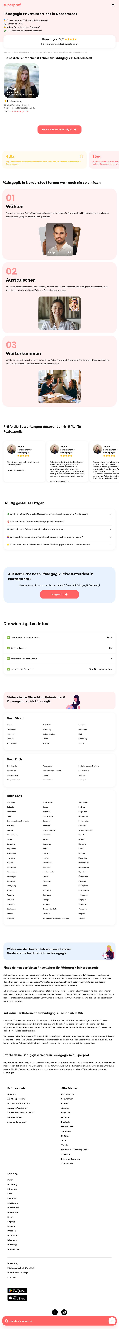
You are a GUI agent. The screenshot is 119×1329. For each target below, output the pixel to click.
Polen (9, 890)
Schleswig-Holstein (42, 52)
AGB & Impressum (16, 1099)
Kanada (82, 844)
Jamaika (11, 844)
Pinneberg (83, 739)
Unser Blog (12, 1263)
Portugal (47, 890)
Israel (45, 839)
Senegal (46, 900)
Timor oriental (49, 909)
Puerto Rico (84, 890)
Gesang (65, 1108)
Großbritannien (85, 830)
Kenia (81, 849)
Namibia (46, 867)
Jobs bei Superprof (16, 1122)
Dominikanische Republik (18, 821)
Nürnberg (12, 1240)
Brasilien (47, 812)
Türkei (10, 914)
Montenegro (84, 863)
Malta (45, 858)
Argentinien (48, 802)
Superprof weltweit (17, 1108)
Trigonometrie (13, 780)
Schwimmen (67, 1099)
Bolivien (82, 807)
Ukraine (46, 914)
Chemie (82, 775)
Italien (81, 839)
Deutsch (65, 1122)
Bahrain (10, 807)
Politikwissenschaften (89, 766)
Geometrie (48, 780)
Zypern (82, 918)
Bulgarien (83, 812)
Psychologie (48, 766)
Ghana (10, 830)
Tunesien (83, 909)
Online (81, 743)
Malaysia (11, 858)
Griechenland (49, 830)
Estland (10, 826)
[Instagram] (64, 1312)
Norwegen (11, 876)
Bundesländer (14, 1117)
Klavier (65, 1103)
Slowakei (11, 904)
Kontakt (11, 1277)
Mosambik (11, 867)
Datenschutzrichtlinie (18, 1103)
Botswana (11, 812)
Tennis (64, 1145)
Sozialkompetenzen (52, 771)
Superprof (6, 52)
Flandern (82, 826)
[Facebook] (55, 1312)
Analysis (82, 780)
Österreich (83, 876)
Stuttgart (12, 1203)
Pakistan (47, 881)
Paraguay (11, 886)
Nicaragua (12, 872)
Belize (45, 807)
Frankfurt (12, 1198)
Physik (45, 775)
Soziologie (11, 771)
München (12, 1189)
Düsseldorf (13, 1207)
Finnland (46, 826)
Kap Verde (11, 849)
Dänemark (83, 816)
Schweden (83, 895)
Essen (10, 1217)
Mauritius (83, 858)
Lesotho (46, 853)
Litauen (82, 853)
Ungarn (82, 914)
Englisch (65, 1113)
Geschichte (12, 766)
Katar (45, 849)
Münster (10, 734)
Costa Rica (48, 816)
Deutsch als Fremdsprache (75, 1150)
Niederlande (48, 872)
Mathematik (12, 775)
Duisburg (12, 1244)
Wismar (46, 743)
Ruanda (10, 895)
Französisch (67, 1126)
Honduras (47, 835)
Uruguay (10, 918)
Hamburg (47, 729)
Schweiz (10, 900)
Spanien (46, 904)
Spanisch (66, 1131)
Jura (63, 1140)
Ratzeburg (12, 743)
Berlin (9, 725)
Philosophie (84, 771)
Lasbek (10, 739)
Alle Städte (13, 1249)
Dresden (11, 1231)
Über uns (11, 1094)
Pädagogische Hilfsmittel (20, 1268)
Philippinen (83, 886)
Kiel (80, 734)
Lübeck (46, 739)
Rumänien (47, 895)
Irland (81, 835)
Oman (45, 876)
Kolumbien (11, 853)
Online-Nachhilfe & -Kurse (21, 1113)
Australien (83, 802)
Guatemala (12, 835)
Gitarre (65, 1117)
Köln (9, 1194)
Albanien (11, 802)
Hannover (83, 729)
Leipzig (11, 1221)
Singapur (82, 900)
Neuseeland (84, 867)
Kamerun (47, 844)
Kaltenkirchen (49, 734)
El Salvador (84, 821)
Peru (45, 886)
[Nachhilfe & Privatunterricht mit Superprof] (12, 5)
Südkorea (11, 909)
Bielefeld (47, 725)
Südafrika (83, 904)
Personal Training (70, 1159)
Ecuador (46, 821)
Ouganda (11, 881)
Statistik (65, 1154)
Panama (82, 881)
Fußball (65, 1136)
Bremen (82, 725)
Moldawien (48, 863)
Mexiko (10, 863)
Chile (9, 816)
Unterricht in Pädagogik (22, 52)
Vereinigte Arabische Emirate (56, 918)
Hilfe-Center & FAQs (17, 1272)
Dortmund (11, 729)
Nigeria (82, 872)
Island (9, 839)
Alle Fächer (67, 1163)
